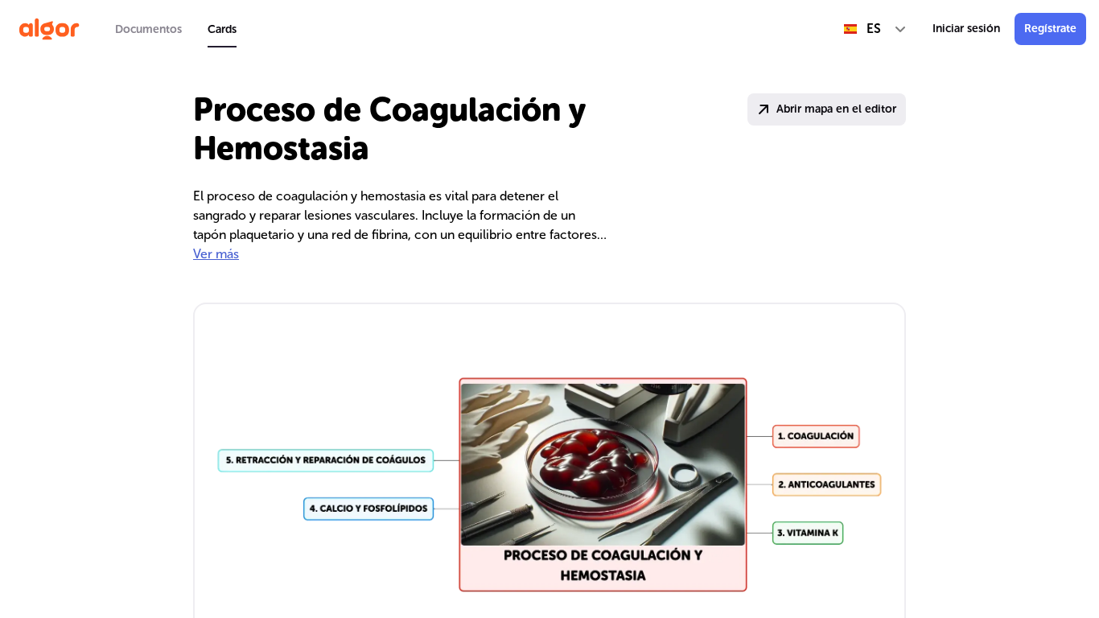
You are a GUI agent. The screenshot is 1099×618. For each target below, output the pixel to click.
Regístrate (1050, 28)
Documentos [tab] (148, 29)
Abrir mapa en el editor (836, 109)
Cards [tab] (222, 29)
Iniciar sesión (966, 28)
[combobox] (875, 29)
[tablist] (176, 29)
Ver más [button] (216, 254)
